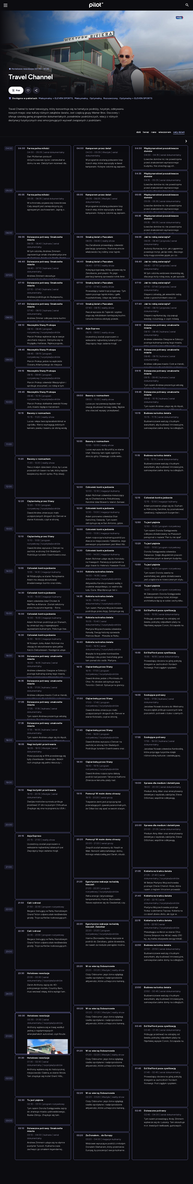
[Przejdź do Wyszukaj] (187, 5)
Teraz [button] (146, 132)
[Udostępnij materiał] (36, 90)
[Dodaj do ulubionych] (28, 90)
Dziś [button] (138, 132)
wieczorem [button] (165, 132)
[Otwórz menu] (5, 5)
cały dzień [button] (179, 132)
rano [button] (153, 132)
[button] (186, 141)
